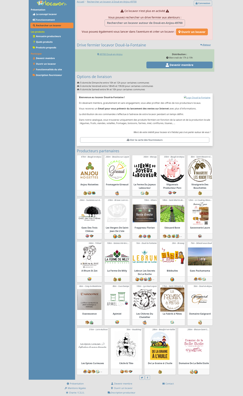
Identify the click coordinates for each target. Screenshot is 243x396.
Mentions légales (76, 388)
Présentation (76, 383)
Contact (169, 383)
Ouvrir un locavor (45, 63)
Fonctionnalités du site (48, 69)
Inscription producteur (123, 392)
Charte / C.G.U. (76, 392)
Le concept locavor (46, 14)
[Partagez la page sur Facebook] (147, 377)
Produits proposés (45, 47)
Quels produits (44, 41)
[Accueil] (52, 2)
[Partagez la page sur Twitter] (142, 377)
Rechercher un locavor (48, 25)
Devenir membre (45, 58)
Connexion (204, 3)
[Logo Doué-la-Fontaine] (197, 97)
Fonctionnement (45, 19)
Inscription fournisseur (48, 75)
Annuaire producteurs (48, 36)
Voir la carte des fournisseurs (146, 139)
